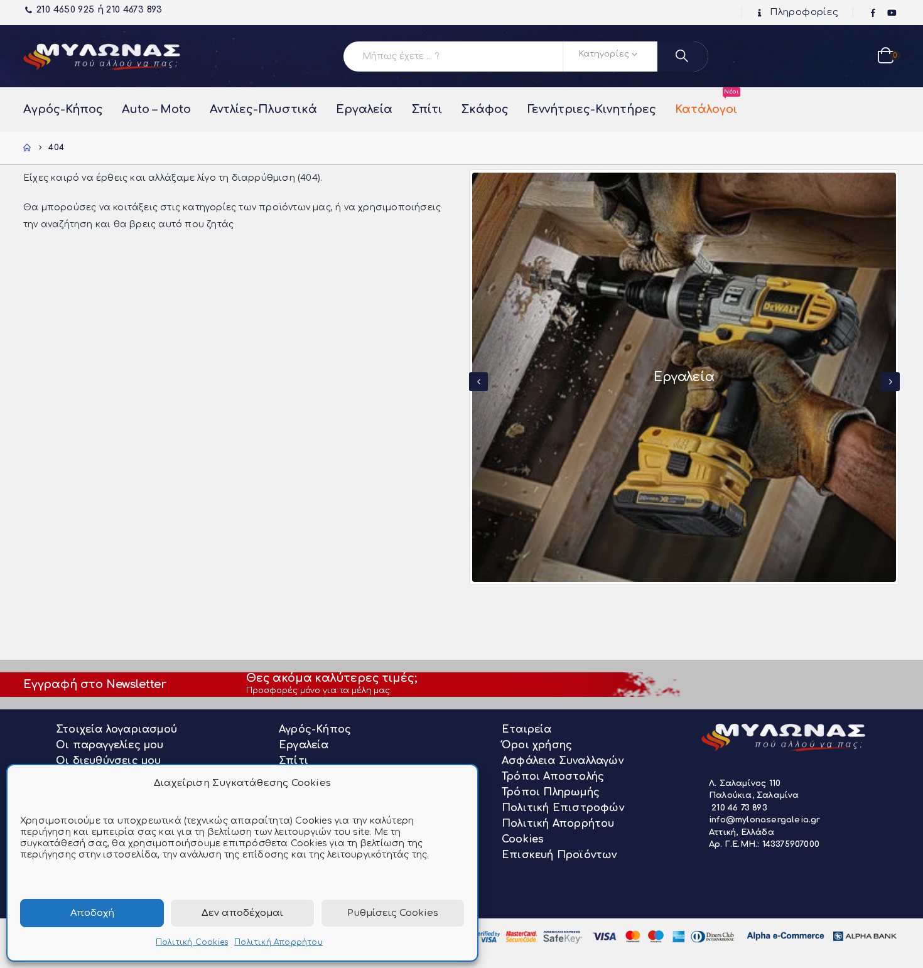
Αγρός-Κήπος (63, 109)
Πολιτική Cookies (192, 942)
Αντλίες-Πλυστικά (263, 109)
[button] (478, 381)
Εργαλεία (364, 109)
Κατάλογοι (706, 103)
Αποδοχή (92, 913)
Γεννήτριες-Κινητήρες (591, 109)
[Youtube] (891, 13)
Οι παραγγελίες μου (110, 745)
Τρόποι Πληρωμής (551, 792)
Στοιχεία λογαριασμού (116, 729)
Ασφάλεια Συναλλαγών (562, 760)
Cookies (523, 839)
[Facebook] (873, 13)
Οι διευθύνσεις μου (108, 760)
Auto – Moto (156, 109)
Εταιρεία (527, 729)
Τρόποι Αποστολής (553, 776)
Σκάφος (485, 109)
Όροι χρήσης (537, 745)
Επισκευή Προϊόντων (559, 855)
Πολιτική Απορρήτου (278, 942)
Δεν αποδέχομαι (242, 913)
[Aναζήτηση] (682, 56)
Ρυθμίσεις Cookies (392, 913)
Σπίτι (426, 109)
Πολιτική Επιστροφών (563, 808)
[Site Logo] (101, 56)
